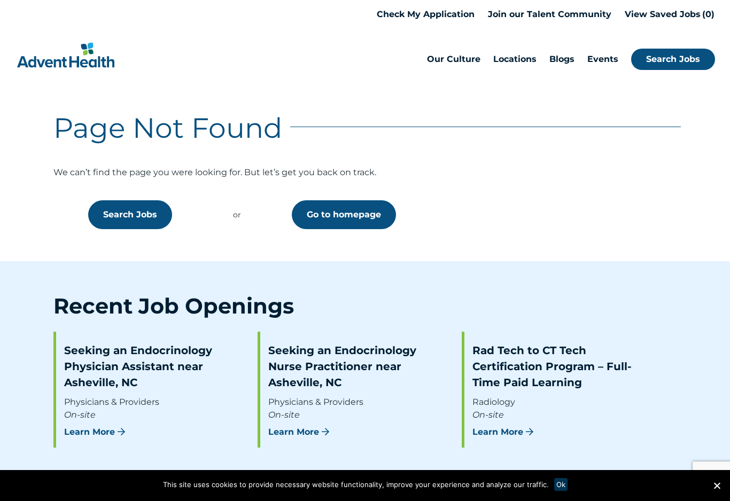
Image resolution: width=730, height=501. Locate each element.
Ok (560, 484)
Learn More (89, 432)
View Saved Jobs (668, 14)
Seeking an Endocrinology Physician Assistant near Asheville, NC (138, 366)
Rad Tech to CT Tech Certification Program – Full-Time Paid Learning (552, 366)
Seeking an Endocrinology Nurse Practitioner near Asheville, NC (342, 366)
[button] (716, 485)
